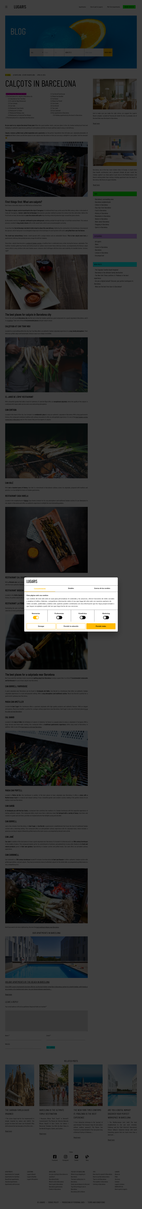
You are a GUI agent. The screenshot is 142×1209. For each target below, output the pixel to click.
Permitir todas (101, 626)
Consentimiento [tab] (40, 588)
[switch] (59, 617)
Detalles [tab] (71, 588)
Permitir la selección (71, 626)
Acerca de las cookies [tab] (102, 588)
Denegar (41, 626)
